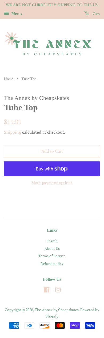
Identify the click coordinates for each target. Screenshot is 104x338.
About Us (52, 248)
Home (8, 78)
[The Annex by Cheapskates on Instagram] (58, 290)
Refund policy (52, 263)
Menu (16, 13)
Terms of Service (52, 255)
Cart (95, 13)
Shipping (12, 132)
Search (52, 240)
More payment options (52, 182)
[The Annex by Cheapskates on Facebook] (46, 290)
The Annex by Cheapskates (57, 309)
